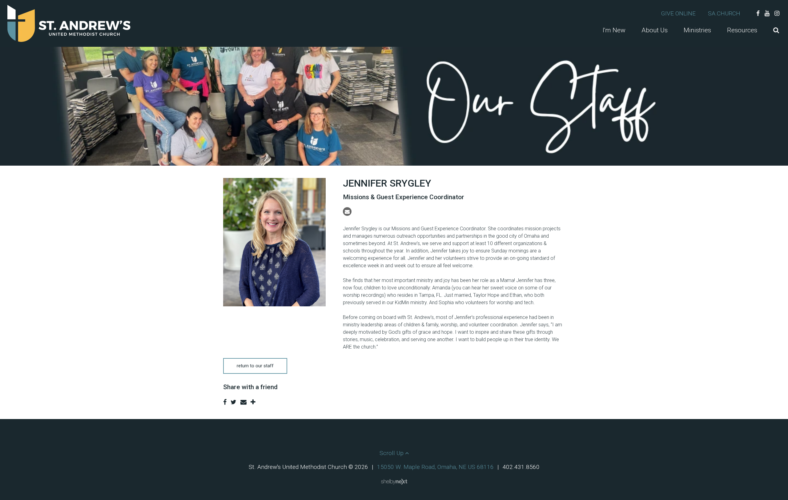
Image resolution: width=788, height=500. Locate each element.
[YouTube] (767, 13)
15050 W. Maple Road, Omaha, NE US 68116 (435, 466)
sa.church (724, 13)
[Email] (347, 211)
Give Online (678, 13)
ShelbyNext (394, 482)
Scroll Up (392, 453)
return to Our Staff (255, 366)
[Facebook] (758, 13)
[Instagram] (776, 13)
